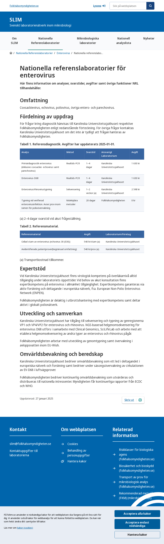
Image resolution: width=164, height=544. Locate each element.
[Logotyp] (146, 22)
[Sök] (150, 6)
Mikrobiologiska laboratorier (88, 40)
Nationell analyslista (123, 40)
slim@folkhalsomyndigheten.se (30, 444)
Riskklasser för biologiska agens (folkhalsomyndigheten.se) (136, 454)
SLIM (40, 21)
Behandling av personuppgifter (78, 452)
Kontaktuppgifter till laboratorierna (24, 453)
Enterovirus (63, 53)
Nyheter (148, 38)
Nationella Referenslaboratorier (45, 40)
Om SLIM (14, 40)
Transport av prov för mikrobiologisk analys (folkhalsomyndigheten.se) (136, 482)
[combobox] (132, 6)
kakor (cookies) (25, 527)
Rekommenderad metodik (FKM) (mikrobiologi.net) (136, 495)
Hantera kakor (137, 534)
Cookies (72, 444)
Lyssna (97, 6)
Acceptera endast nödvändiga (137, 524)
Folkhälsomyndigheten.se (24, 6)
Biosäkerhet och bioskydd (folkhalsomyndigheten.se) (136, 468)
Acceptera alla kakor (137, 513)
